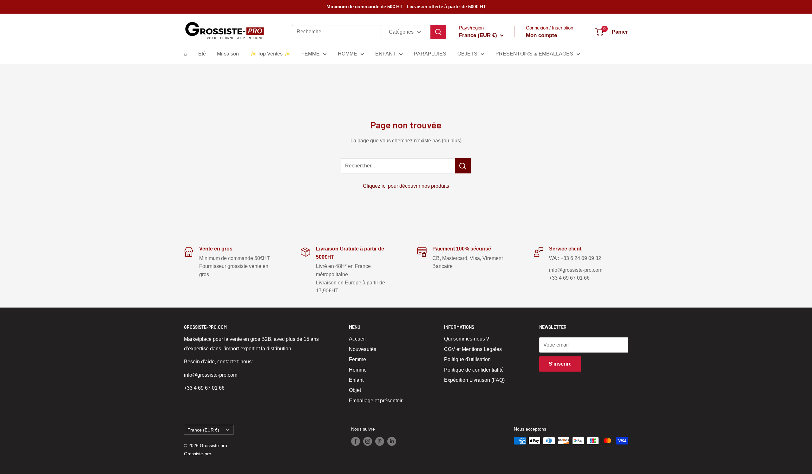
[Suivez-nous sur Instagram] (367, 441)
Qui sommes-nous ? (466, 338)
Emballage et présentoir (376, 400)
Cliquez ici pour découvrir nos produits (406, 186)
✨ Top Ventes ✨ (270, 53)
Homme (358, 370)
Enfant (356, 380)
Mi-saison (228, 53)
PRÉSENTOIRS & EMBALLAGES (534, 53)
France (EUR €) (203, 430)
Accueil (357, 338)
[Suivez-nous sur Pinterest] (379, 441)
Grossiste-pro (197, 453)
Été (202, 53)
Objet (355, 390)
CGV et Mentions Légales (473, 349)
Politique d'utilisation (467, 359)
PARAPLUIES (430, 53)
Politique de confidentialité (474, 370)
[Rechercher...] (463, 165)
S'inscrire (560, 364)
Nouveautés (362, 349)
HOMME (347, 53)
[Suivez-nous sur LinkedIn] (391, 441)
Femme (357, 359)
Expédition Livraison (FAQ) (474, 380)
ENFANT (385, 53)
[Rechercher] (438, 32)
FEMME (310, 53)
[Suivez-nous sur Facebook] (355, 441)
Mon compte (541, 35)
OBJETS (467, 53)
